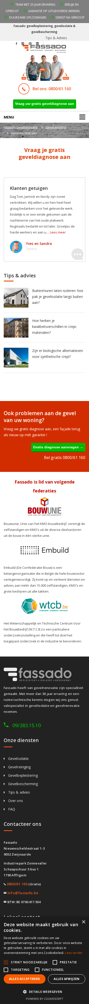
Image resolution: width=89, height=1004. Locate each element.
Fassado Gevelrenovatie (21, 127)
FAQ (11, 809)
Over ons (15, 800)
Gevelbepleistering (23, 775)
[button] (44, 992)
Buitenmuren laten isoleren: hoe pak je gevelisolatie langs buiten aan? (57, 296)
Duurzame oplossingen (27, 17)
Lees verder (73, 953)
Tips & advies (19, 792)
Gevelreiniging (56, 127)
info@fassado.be (22, 892)
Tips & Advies (56, 37)
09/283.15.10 (26, 725)
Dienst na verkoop (70, 17)
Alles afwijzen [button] (67, 979)
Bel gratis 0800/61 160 (64, 457)
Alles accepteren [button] (24, 979)
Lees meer (58, 232)
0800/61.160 (17, 884)
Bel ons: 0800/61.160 (52, 88)
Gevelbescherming (23, 783)
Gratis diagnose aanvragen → (58, 447)
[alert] (44, 960)
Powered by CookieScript (44, 999)
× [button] (83, 922)
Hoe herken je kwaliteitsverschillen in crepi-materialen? (54, 326)
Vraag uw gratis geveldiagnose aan (44, 104)
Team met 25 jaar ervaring (35, 4)
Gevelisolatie (18, 758)
